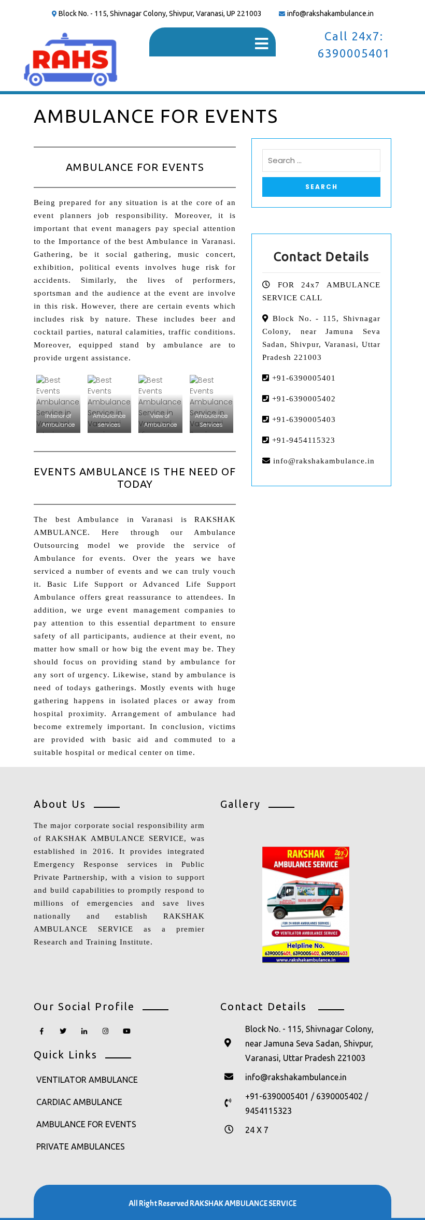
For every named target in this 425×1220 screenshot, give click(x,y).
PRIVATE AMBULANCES (80, 1146)
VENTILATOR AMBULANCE (87, 1079)
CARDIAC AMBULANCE (79, 1102)
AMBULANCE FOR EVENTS (86, 1124)
